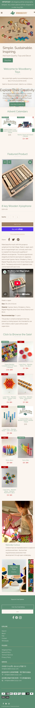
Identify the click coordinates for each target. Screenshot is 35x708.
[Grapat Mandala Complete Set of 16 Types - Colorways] (9, 351)
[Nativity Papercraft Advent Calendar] (25, 125)
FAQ (3, 636)
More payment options (17, 234)
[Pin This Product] (18, 239)
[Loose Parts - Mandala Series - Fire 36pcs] (25, 351)
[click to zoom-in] (30, 162)
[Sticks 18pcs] (9, 447)
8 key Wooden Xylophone (16, 206)
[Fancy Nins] (25, 447)
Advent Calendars (17, 111)
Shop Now (7, 60)
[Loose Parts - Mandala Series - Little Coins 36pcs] (9, 416)
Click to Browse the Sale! (17, 334)
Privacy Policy (6, 657)
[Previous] (5, 162)
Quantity (4, 217)
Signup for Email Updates (17, 599)
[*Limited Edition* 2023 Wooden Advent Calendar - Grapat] (10, 122)
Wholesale (5, 641)
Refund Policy (6, 652)
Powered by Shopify (14, 706)
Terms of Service (7, 655)
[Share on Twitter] (13, 239)
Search (4, 631)
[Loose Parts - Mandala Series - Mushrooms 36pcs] (25, 384)
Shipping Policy (7, 650)
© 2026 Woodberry (5, 706)
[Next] (9, 162)
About (4, 633)
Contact (4, 638)
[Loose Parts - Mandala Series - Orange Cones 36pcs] (9, 384)
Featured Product (17, 154)
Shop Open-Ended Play (17, 104)
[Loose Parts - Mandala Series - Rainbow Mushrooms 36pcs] (9, 477)
